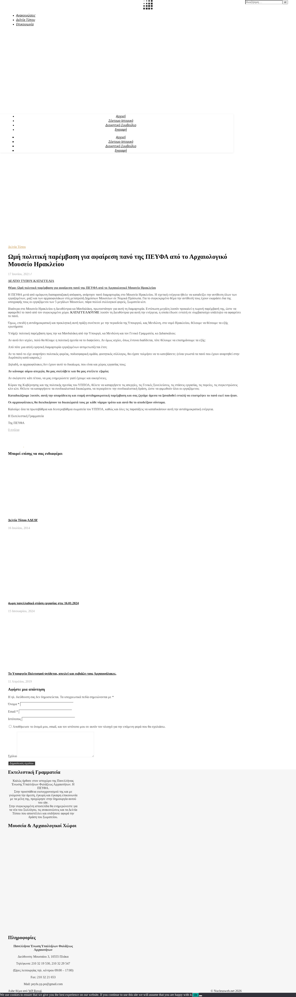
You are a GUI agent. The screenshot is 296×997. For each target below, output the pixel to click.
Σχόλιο (12, 756)
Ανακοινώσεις (25, 15)
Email (13, 711)
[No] (200, 995)
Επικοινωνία (25, 24)
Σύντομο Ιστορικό (121, 120)
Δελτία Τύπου (25, 20)
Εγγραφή (121, 129)
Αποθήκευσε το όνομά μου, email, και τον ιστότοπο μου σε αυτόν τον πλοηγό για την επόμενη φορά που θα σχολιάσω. (89, 726)
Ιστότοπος (14, 719)
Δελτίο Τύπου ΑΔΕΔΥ (23, 520)
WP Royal (34, 991)
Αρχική (121, 116)
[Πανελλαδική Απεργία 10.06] (31, 445)
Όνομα (13, 704)
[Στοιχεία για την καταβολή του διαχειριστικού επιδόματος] (16, 445)
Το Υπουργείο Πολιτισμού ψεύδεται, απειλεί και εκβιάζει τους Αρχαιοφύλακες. (62, 673)
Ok (195, 994)
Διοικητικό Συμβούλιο (121, 125)
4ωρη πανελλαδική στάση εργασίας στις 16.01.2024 (43, 603)
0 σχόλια (13, 429)
